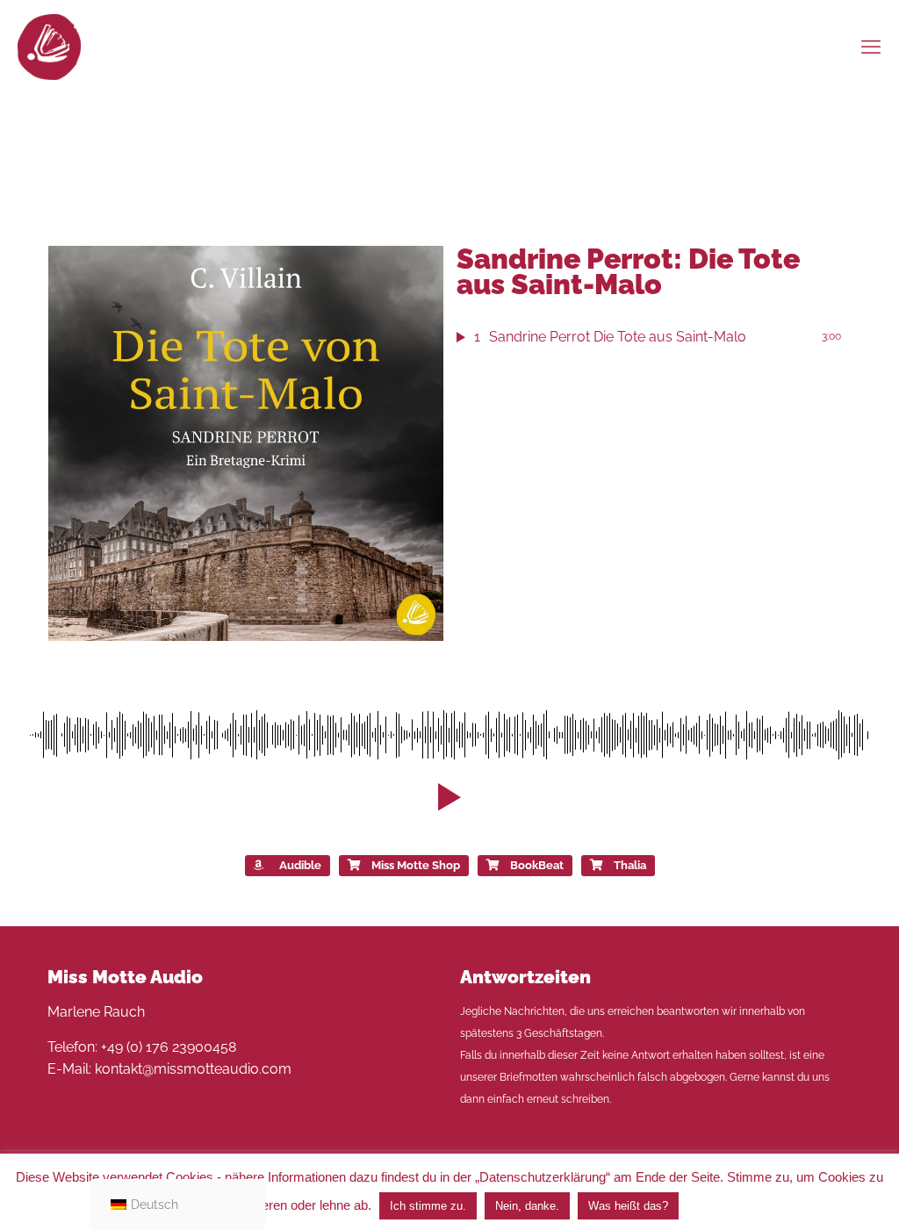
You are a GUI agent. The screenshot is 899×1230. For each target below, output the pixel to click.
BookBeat (537, 865)
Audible (300, 865)
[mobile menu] (871, 46)
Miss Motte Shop (415, 865)
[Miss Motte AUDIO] (49, 46)
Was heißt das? (628, 1205)
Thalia (630, 865)
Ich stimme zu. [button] (428, 1205)
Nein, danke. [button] (527, 1205)
